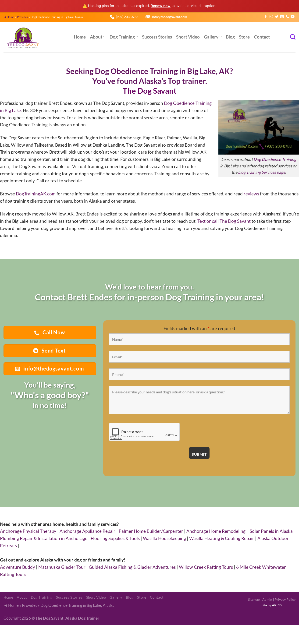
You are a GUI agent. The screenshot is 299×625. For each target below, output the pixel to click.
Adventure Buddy (17, 567)
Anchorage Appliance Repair (87, 531)
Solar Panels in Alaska (271, 531)
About (96, 36)
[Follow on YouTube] (292, 17)
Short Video (188, 36)
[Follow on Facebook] (265, 17)
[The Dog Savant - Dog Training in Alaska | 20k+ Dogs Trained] (35, 37)
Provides (22, 16)
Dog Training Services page (261, 172)
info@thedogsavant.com (169, 17)
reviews (251, 193)
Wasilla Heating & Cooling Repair (221, 538)
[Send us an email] (282, 17)
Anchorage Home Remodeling (216, 531)
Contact (262, 36)
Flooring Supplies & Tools (115, 538)
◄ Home (9, 16)
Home (80, 36)
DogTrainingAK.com (36, 193)
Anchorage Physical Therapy (28, 531)
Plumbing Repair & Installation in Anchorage (43, 538)
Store (244, 36)
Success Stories (157, 36)
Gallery (211, 36)
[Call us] (287, 17)
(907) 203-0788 (127, 17)
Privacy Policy (285, 599)
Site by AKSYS (272, 605)
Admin (267, 599)
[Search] (292, 36)
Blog (230, 36)
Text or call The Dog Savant (224, 221)
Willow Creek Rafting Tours (206, 567)
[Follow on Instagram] (271, 17)
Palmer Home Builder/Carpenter (151, 531)
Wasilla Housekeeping (164, 538)
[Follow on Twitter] (276, 17)
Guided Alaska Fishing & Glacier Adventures (132, 567)
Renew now (161, 6)
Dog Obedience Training (274, 159)
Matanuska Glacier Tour (61, 567)
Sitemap (254, 599)
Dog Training (122, 36)
